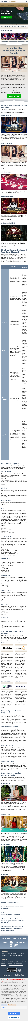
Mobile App (3, 965)
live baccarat (13, 840)
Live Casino (11, 5)
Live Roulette (14, 26)
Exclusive (3, 953)
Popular (14, 953)
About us (3, 961)
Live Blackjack (4, 26)
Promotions (23, 961)
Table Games (12, 955)
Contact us (10, 961)
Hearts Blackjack (21, 41)
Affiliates (10, 963)
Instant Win (20, 955)
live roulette (22, 809)
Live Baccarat (23, 26)
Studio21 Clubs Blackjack (13, 41)
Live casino (3, 777)
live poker (17, 898)
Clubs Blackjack (5, 41)
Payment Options (18, 963)
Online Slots (20, 5)
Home (2, 5)
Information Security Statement (16, 965)
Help (17, 961)
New (9, 953)
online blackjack (12, 731)
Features (3, 963)
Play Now (14, 96)
